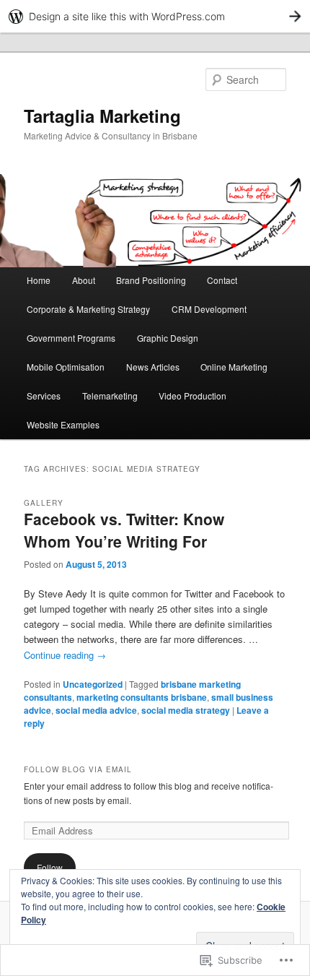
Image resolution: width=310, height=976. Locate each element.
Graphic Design (167, 338)
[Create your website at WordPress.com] (155, 16)
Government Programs (71, 338)
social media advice (96, 710)
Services (44, 395)
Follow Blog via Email (78, 769)
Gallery (43, 503)
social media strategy (185, 710)
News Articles (153, 366)
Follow (50, 867)
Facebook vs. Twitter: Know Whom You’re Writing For (124, 530)
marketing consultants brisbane (141, 697)
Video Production (192, 395)
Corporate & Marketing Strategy (88, 309)
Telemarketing (110, 395)
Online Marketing (233, 366)
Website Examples (63, 424)
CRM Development (209, 309)
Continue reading (65, 655)
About (83, 280)
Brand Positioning (151, 280)
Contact (222, 280)
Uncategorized (93, 684)
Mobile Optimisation (66, 366)
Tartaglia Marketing (102, 115)
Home (38, 280)
